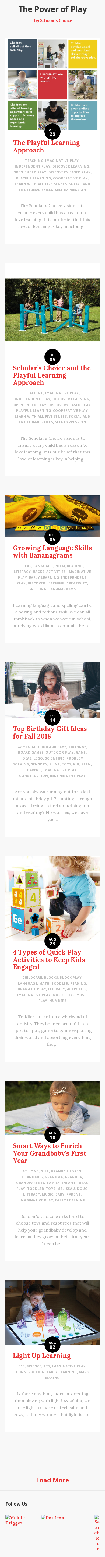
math (44, 983)
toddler (59, 983)
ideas (26, 566)
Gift (36, 746)
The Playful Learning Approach (46, 146)
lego (38, 758)
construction (33, 776)
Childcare (32, 977)
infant (69, 1182)
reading (75, 566)
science (34, 1366)
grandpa (73, 1177)
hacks (38, 571)
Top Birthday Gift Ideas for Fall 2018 (50, 732)
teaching (34, 160)
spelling (38, 589)
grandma (54, 1177)
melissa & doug (72, 1188)
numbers (57, 1000)
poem (60, 566)
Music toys (64, 995)
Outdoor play (60, 752)
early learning (44, 577)
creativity (76, 583)
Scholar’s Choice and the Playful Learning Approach (52, 375)
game (81, 752)
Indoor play (54, 746)
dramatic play (32, 989)
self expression (70, 189)
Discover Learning (70, 166)
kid (76, 764)
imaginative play (62, 160)
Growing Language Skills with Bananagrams (52, 551)
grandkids (32, 1177)
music (47, 1194)
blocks (51, 977)
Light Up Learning (42, 1356)
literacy (22, 571)
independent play (33, 166)
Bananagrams (62, 589)
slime (54, 764)
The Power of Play (52, 9)
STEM (86, 764)
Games (24, 746)
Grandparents (30, 1182)
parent (34, 770)
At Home (31, 1171)
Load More (52, 1480)
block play (71, 977)
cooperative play (70, 178)
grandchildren (66, 1171)
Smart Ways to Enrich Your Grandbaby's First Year (49, 1153)
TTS (47, 1366)
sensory (39, 764)
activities (56, 571)
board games (31, 752)
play (20, 1188)
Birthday (77, 746)
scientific (55, 758)
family (53, 1182)
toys (66, 764)
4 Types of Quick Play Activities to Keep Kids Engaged (49, 959)
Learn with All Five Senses (41, 184)
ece (21, 1366)
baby (60, 1194)
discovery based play (69, 172)
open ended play (30, 172)
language (43, 566)
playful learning (33, 178)
